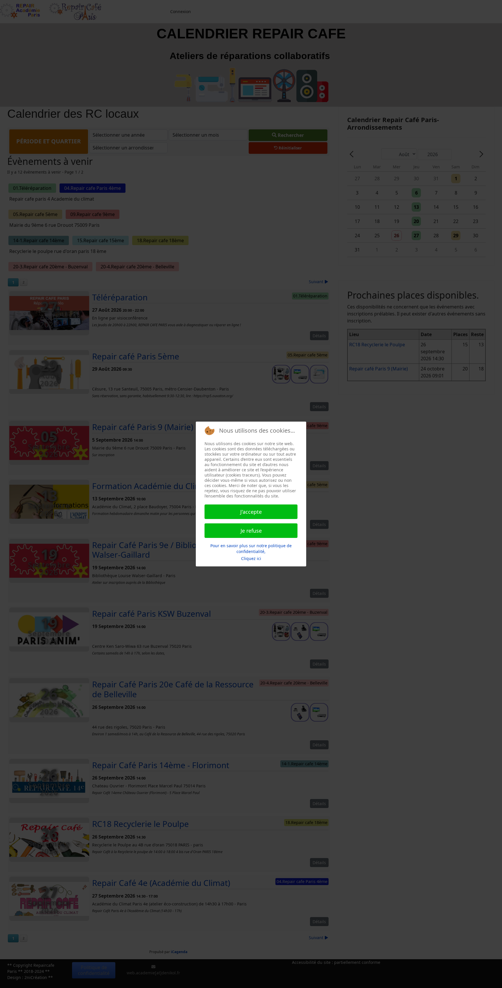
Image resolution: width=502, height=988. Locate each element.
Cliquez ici (251, 558)
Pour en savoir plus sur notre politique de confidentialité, (251, 548)
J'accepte (251, 511)
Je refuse (251, 530)
